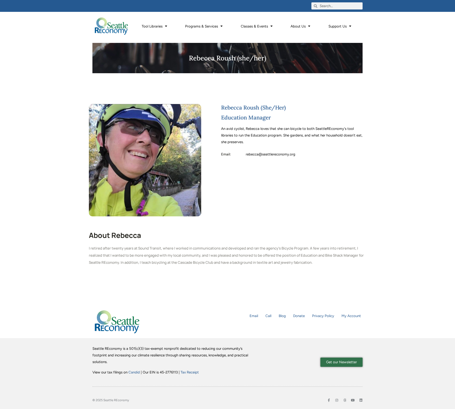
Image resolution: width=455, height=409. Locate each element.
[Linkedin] (361, 400)
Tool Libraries (152, 26)
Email (254, 316)
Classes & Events (254, 26)
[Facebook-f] (328, 400)
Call (268, 316)
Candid (134, 372)
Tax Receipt (190, 372)
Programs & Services (201, 26)
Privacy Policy (323, 316)
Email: (226, 154)
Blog (282, 316)
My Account (351, 316)
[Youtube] (353, 400)
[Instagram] (336, 400)
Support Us (337, 26)
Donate (299, 316)
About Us (298, 26)
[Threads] (344, 400)
